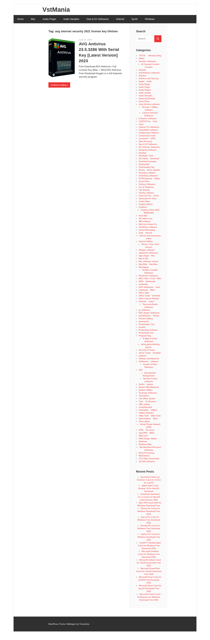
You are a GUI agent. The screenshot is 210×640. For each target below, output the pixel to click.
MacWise (153, 264)
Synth (134, 19)
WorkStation (144, 456)
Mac (33, 19)
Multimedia (150, 281)
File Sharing (144, 190)
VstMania (56, 9)
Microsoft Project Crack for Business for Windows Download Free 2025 (149, 597)
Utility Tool (143, 416)
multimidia (143, 284)
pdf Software (144, 315)
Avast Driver (144, 101)
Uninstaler (143, 410)
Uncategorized (145, 407)
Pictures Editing (146, 318)
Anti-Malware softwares (149, 73)
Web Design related (148, 438)
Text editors (144, 396)
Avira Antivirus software (149, 104)
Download (154, 158)
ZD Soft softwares (147, 461)
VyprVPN (143, 433)
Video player (144, 421)
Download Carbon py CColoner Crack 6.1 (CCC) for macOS (149, 480)
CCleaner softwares (148, 118)
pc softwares (144, 310)
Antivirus (142, 75)
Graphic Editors (146, 204)
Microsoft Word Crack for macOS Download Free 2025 (149, 588)
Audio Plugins (145, 90)
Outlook (142, 301)
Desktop (142, 153)
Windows (150, 19)
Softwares (143, 361)
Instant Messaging (147, 230)
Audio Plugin (49, 19)
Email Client (144, 181)
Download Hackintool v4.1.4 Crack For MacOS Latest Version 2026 (149, 497)
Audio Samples (71, 19)
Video (155, 418)
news (157, 287)
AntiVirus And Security (149, 78)
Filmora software (146, 193)
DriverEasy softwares (148, 175)
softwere (154, 361)
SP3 (140, 370)
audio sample (145, 93)
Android (120, 19)
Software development (149, 358)
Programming (145, 336)
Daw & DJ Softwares (98, 19)
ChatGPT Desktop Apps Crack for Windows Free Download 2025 (149, 546)
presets (142, 327)
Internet (148, 233)
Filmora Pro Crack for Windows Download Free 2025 (148, 511)
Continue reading (58, 85)
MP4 (141, 281)
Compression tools (147, 135)
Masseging (144, 267)
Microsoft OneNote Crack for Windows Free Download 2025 (149, 554)
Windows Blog (145, 444)
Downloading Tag (146, 167)
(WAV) (141, 58)
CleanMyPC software (148, 130)
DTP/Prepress (145, 178)
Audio (149, 81)
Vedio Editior (144, 418)
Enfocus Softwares (147, 184)
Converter (143, 138)
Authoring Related (147, 98)
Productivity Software (148, 330)
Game (156, 195)
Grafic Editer (144, 201)
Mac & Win (143, 258)
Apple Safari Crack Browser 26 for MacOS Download (148, 488)
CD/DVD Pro (144, 121)
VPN (141, 430)
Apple (141, 81)
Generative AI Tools (147, 198)
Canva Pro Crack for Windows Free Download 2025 (148, 520)
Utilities (154, 410)
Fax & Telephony (146, 187)
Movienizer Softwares (148, 275)
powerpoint (144, 321)
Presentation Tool (146, 324)
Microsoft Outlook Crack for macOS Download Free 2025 (149, 563)
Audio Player (144, 84)
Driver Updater (153, 170)
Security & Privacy (147, 350)
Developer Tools (146, 155)
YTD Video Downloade (149, 458)
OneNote (156, 295)
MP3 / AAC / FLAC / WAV (150, 278)
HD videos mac (145, 218)
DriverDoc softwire (147, 173)
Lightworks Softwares (148, 253)
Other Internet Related (149, 298)
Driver (141, 170)
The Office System (147, 398)
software (142, 356)
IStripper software (147, 250)
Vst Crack (149, 430)
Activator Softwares (147, 61)
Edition (157, 178)
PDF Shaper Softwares (149, 313)
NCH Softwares (146, 287)
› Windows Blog (154, 55)
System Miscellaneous (149, 387)
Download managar (147, 161)
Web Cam (143, 436)
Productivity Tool (146, 333)
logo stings (143, 255)
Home (20, 19)
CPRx (153, 138)
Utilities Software (146, 413)
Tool (140, 401)
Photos (156, 315)
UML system (144, 404)
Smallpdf (157, 353)
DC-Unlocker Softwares (149, 147)
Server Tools (144, 353)
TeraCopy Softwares (148, 393)
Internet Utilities (146, 241)
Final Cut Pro (145, 195)
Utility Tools (156, 416)
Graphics (143, 207)
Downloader (144, 164)
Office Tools (144, 295)
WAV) (151, 433)
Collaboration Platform (149, 133)
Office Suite (144, 293)
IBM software (145, 221)
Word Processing (146, 453)
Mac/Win (143, 264)
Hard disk (143, 215)
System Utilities (145, 390)
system (150, 384)
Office (152, 290)
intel (140, 233)
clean (141, 124)
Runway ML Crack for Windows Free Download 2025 (148, 528)
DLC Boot (143, 158)
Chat (155, 121)
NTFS (142, 55)
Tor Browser (150, 401)
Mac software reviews (148, 261)
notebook (143, 290)
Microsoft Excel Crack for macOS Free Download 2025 (149, 580)
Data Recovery (145, 141)
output (151, 301)
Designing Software (147, 150)
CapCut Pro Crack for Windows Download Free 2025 (148, 537)
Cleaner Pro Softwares (149, 127)
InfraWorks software (148, 227)
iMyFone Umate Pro (148, 224)
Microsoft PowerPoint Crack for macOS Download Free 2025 (148, 571)
